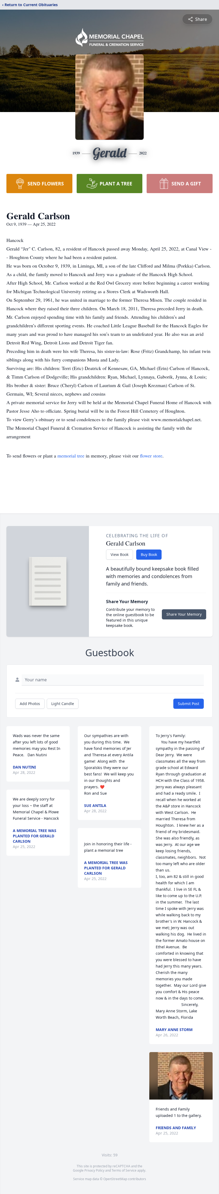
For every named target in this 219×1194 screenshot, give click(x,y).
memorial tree (70, 455)
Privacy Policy (94, 1170)
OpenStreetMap (115, 1179)
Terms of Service (124, 1170)
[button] (181, 1076)
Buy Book (149, 554)
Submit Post (188, 703)
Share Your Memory (184, 614)
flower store (151, 455)
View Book (119, 554)
